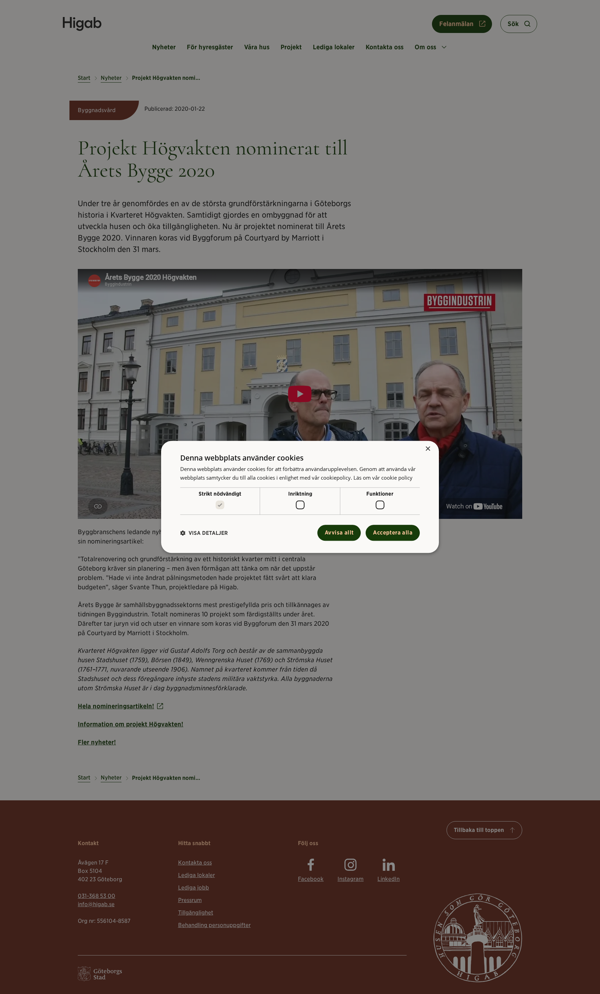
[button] (204, 533)
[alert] (300, 497)
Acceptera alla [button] (392, 533)
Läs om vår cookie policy (382, 477)
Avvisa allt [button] (339, 533)
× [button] (427, 449)
